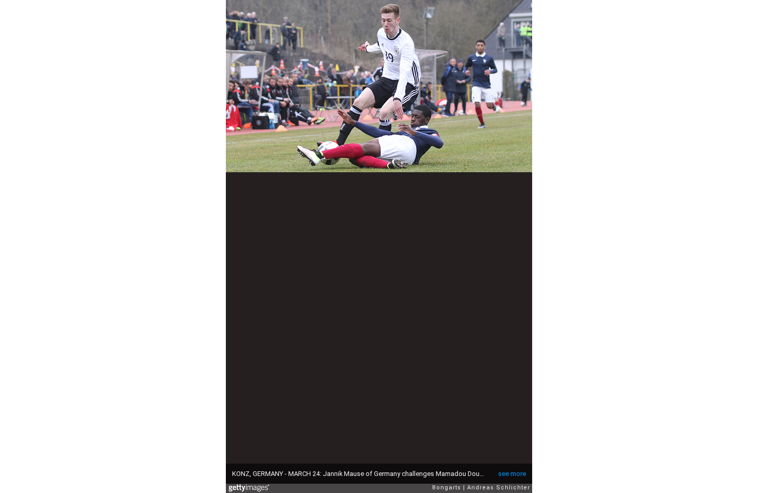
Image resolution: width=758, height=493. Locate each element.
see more (512, 474)
